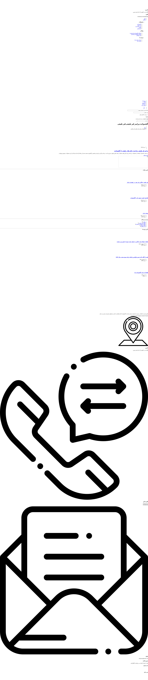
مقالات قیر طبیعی (142, 223)
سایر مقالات (143, 226)
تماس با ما (144, 105)
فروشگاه (144, 103)
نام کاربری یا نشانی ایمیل (143, 110)
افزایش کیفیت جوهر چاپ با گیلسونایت (139, 198)
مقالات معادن (143, 225)
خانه (145, 18)
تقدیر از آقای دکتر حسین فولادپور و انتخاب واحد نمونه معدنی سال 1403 (132, 257)
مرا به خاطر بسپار (143, 114)
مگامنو (144, 19)
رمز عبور (146, 112)
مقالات (144, 222)
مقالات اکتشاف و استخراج (141, 224)
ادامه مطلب (145, 155)
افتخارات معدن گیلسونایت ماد (141, 272)
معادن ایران (145, 213)
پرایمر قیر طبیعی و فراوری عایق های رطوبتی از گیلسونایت (131, 151)
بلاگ (145, 102)
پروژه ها (144, 100)
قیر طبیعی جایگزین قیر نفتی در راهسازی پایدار (137, 182)
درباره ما (144, 104)
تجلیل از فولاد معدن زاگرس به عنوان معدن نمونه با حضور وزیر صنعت (132, 241)
